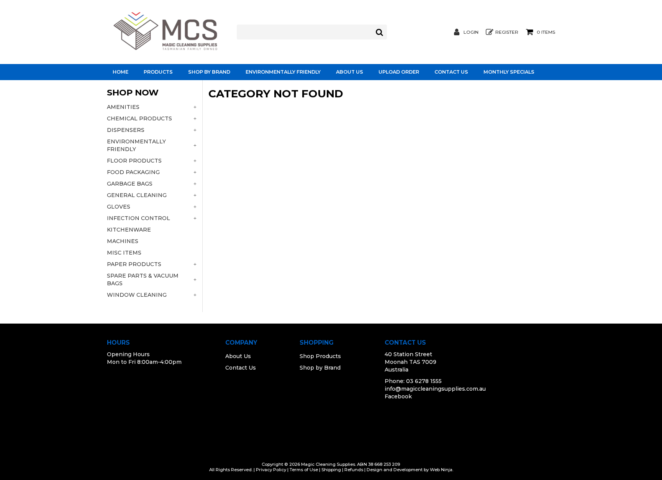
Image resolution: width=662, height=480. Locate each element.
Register (506, 32)
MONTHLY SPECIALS (508, 72)
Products (158, 72)
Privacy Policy (271, 469)
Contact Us (451, 72)
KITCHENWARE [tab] (129, 229)
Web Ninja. (441, 469)
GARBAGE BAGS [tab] (129, 183)
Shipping (331, 469)
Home (120, 72)
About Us (349, 72)
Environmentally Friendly (283, 72)
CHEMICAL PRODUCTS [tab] (139, 118)
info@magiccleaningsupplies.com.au (435, 388)
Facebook (398, 396)
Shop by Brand (209, 72)
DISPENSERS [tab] (125, 130)
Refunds (353, 469)
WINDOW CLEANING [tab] (137, 294)
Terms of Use (304, 469)
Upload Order (399, 72)
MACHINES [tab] (122, 241)
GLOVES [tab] (118, 206)
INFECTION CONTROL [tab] (138, 218)
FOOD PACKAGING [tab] (133, 172)
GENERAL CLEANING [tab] (137, 195)
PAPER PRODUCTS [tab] (134, 264)
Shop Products (320, 356)
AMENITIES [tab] (123, 107)
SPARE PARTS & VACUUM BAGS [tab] (143, 279)
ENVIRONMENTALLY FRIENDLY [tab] (136, 145)
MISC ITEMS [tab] (124, 252)
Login (471, 32)
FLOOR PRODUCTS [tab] (134, 160)
